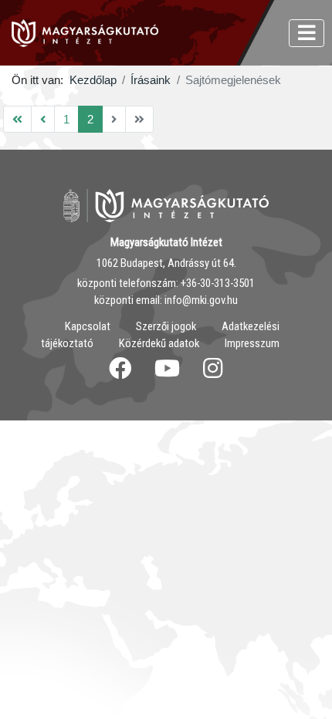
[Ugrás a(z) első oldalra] (17, 119)
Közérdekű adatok (159, 343)
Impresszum (252, 343)
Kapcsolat (87, 326)
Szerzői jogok (166, 326)
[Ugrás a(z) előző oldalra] (43, 119)
